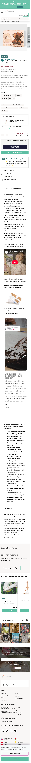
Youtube (26, 620)
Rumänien (20, 742)
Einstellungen (15, 754)
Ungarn (19, 739)
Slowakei (6, 742)
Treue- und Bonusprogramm (20, 713)
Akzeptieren (15, 759)
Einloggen (16, 14)
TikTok (7, 404)
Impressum (18, 710)
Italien (19, 744)
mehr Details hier (19, 78)
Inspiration (4, 700)
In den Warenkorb (16, 152)
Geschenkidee (19, 698)
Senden (18, 668)
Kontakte (17, 707)
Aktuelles (17, 696)
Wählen (10, 610)
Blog (16, 721)
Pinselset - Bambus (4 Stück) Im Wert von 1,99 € (17, 120)
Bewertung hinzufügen (10, 568)
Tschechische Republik (8, 739)
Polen (5, 744)
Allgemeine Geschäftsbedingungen (8, 707)
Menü (2, 12)
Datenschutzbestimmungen (17, 664)
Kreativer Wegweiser (7, 721)
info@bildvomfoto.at (11, 685)
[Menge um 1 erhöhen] (7, 135)
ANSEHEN (20, 7)
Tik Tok (23, 620)
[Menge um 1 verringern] (2, 135)
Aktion (16, 693)
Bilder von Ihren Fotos (5, 696)
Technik (3, 693)
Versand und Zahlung (8, 128)
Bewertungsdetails (7, 71)
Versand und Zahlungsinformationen (8, 711)
